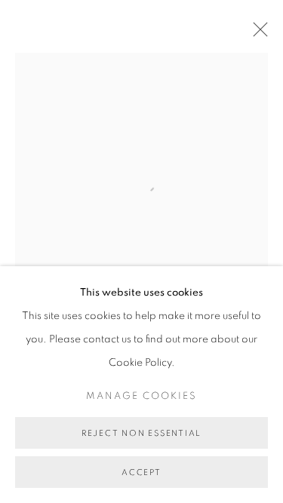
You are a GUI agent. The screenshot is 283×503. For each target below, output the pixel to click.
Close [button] (256, 34)
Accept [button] (141, 472)
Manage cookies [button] (141, 396)
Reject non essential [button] (141, 433)
